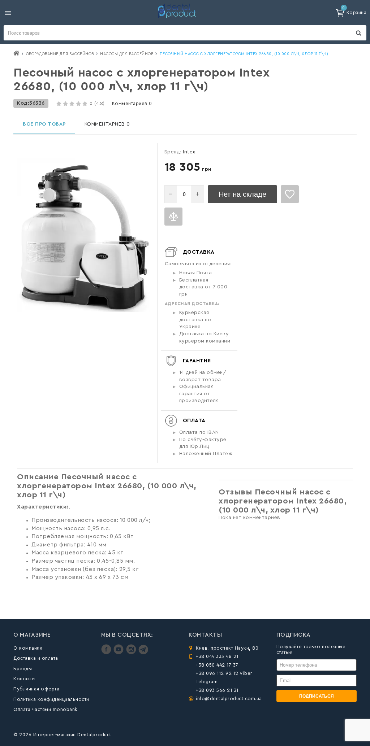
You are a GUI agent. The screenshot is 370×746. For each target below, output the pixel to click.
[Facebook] (107, 652)
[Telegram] (143, 652)
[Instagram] (132, 652)
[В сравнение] (173, 217)
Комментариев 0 (132, 103)
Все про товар (44, 124)
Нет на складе (242, 194)
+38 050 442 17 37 (217, 665)
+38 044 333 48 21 (217, 656)
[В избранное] (290, 194)
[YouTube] (119, 652)
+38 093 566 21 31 (217, 690)
